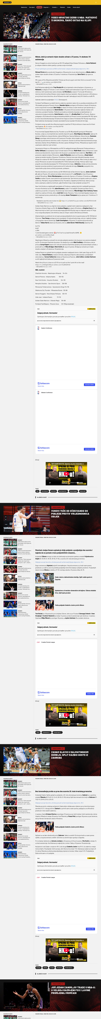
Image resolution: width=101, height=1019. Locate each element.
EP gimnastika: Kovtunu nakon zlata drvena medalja (24, 111)
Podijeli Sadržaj (57, 14)
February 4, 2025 (47, 84)
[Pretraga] (96, 2)
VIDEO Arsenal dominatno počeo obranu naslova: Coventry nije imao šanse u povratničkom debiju (24, 58)
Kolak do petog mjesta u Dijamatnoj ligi (24, 85)
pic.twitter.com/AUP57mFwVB (86, 201)
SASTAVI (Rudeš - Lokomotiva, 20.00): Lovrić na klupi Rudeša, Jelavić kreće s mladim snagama (24, 120)
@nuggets (71, 80)
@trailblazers (78, 124)
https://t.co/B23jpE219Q (43, 265)
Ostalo (19, 83)
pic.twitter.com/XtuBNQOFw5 (60, 265)
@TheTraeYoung (61, 233)
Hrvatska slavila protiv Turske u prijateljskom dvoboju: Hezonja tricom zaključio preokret (24, 94)
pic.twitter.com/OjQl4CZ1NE (52, 82)
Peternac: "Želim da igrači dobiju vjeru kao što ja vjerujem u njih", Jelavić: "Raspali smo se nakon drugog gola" (24, 67)
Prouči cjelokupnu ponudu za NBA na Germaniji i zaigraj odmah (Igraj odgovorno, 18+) (62, 69)
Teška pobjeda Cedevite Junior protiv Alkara (69, 605)
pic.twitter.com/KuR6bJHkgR (44, 235)
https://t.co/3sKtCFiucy (69, 201)
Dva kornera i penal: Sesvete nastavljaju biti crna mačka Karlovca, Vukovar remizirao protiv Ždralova (24, 103)
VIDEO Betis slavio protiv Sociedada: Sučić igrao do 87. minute (24, 50)
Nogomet (20, 46)
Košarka (20, 91)
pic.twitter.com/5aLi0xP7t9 (54, 126)
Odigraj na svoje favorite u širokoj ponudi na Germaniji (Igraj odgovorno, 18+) (59, 562)
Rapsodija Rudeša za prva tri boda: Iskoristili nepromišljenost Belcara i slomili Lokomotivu (24, 76)
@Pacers (45, 262)
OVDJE (56, 100)
